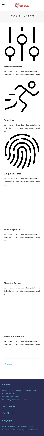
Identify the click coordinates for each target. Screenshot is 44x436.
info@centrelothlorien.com (17, 400)
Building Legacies (31, 430)
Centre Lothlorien (26, 427)
